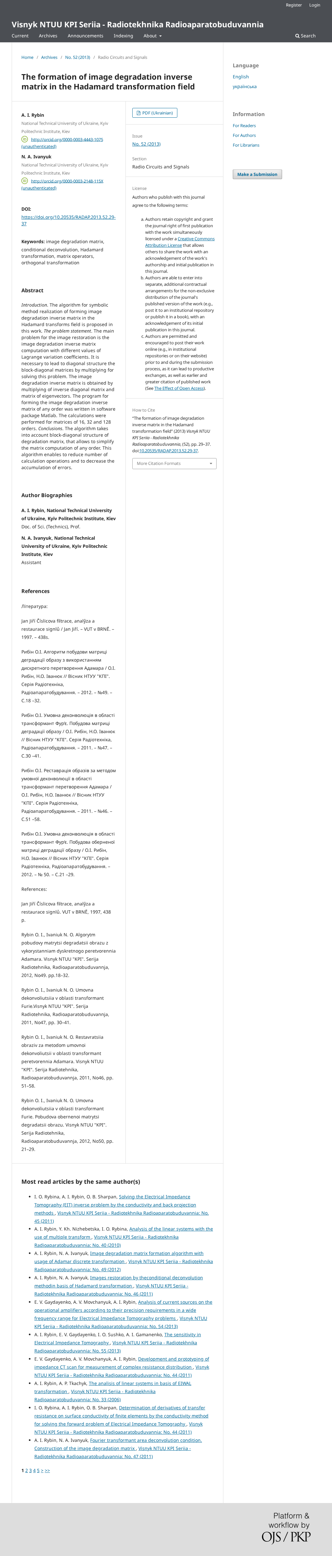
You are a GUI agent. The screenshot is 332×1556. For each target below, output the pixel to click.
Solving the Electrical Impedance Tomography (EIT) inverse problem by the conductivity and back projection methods (115, 1204)
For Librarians (246, 145)
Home (27, 57)
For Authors (244, 135)
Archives (48, 36)
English (241, 76)
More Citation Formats (159, 463)
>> (47, 1470)
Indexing (123, 36)
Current (20, 36)
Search (308, 36)
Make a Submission (257, 174)
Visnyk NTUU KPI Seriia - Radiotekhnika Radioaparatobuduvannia (138, 24)
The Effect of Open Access (179, 388)
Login (314, 5)
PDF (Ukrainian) (157, 113)
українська (245, 86)
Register (294, 5)
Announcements (85, 36)
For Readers (244, 125)
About (151, 36)
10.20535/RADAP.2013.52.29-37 (168, 451)
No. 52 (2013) (77, 57)
